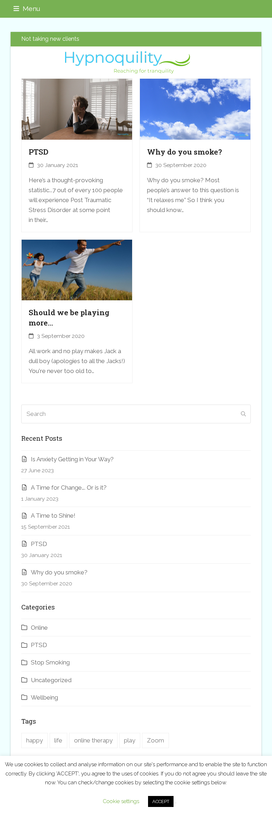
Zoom (155, 740)
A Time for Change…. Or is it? (69, 487)
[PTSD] (77, 108)
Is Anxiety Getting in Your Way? (72, 459)
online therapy (93, 740)
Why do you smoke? (184, 152)
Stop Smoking (50, 662)
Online (39, 627)
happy (34, 740)
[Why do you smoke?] (195, 108)
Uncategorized (51, 680)
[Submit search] (243, 414)
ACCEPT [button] (160, 801)
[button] (26, 8)
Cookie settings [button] (121, 801)
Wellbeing (44, 697)
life (58, 740)
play (129, 740)
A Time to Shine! (53, 515)
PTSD (38, 152)
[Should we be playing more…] (77, 269)
